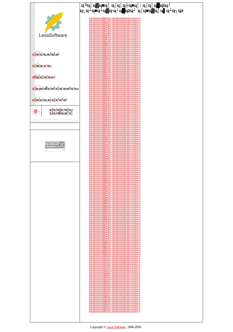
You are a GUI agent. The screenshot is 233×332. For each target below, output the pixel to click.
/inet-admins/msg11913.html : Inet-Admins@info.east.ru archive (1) (114, 266)
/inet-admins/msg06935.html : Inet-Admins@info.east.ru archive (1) (115, 106)
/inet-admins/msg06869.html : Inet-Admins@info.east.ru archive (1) (115, 242)
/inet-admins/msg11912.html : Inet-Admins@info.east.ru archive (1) (114, 268)
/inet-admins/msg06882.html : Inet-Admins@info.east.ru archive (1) (115, 215)
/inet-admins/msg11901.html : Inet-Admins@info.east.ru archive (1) (114, 291)
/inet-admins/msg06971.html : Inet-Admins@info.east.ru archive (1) (115, 32)
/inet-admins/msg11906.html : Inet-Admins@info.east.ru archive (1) (114, 281)
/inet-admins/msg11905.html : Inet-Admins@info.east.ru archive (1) (114, 283)
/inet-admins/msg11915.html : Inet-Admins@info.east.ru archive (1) (114, 262)
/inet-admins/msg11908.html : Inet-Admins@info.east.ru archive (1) (114, 276)
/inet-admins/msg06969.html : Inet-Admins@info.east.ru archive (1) (115, 37)
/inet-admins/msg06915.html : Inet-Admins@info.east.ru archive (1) (115, 147)
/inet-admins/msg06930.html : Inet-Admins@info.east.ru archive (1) (115, 117)
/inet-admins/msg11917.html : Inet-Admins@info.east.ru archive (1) (114, 258)
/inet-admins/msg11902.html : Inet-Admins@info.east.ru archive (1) (114, 289)
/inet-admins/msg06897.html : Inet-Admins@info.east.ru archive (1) (115, 184)
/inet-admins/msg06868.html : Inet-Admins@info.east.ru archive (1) (115, 244)
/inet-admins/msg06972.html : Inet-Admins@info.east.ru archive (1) (115, 30)
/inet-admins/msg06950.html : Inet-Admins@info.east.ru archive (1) (115, 76)
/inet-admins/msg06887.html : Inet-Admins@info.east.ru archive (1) (115, 205)
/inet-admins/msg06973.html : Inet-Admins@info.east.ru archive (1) (115, 28)
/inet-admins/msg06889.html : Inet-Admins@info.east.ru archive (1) (115, 201)
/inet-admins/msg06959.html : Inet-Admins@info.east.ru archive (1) (115, 57)
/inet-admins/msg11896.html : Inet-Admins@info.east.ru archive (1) (114, 301)
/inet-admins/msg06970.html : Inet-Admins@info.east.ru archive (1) (115, 34)
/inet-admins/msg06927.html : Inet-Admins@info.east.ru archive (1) (115, 123)
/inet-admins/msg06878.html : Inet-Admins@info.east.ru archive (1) (115, 223)
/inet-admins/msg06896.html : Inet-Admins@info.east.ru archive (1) (115, 186)
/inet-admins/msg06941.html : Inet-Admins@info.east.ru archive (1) (115, 94)
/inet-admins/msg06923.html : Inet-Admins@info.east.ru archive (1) (115, 131)
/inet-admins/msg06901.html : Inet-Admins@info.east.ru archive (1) (115, 176)
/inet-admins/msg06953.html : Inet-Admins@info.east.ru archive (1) (115, 69)
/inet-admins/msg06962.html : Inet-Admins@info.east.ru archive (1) (115, 51)
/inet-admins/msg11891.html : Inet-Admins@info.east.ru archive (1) (114, 311)
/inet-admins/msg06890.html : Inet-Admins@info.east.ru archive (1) (115, 199)
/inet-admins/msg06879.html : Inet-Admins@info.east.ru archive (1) (115, 221)
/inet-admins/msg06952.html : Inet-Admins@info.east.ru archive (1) (115, 71)
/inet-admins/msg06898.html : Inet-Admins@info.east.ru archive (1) (115, 182)
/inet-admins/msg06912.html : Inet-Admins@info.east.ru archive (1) (115, 153)
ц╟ (45, 54)
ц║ (42, 65)
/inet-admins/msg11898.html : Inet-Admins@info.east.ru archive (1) (114, 297)
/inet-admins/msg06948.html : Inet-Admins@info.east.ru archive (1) (115, 80)
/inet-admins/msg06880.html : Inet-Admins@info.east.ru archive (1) (115, 219)
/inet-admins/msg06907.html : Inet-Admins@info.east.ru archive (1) (115, 164)
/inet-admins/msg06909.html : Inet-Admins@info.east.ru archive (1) (115, 160)
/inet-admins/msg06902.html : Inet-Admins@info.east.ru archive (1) (115, 174)
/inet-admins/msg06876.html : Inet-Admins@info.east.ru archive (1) (115, 227)
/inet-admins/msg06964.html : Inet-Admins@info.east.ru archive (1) (115, 47)
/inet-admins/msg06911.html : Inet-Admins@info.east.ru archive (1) (114, 155)
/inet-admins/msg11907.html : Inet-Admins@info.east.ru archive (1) (114, 279)
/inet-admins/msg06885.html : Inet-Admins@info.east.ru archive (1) (115, 209)
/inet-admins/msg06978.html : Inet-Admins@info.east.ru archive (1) (115, 18)
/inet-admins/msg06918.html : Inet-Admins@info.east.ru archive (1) (115, 141)
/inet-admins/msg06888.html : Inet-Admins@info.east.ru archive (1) (115, 203)
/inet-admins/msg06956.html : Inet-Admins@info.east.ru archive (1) (115, 63)
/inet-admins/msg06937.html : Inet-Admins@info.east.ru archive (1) (115, 102)
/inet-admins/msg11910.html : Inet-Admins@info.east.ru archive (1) (114, 272)
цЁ (44, 77)
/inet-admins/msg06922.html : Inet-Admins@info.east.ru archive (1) (115, 133)
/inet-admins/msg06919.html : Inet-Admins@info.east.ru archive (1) (115, 139)
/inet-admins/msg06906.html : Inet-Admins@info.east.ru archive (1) (115, 166)
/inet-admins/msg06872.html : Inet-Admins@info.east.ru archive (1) (115, 235)
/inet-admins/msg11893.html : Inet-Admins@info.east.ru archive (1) (114, 307)
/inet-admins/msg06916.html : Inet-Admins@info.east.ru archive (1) (115, 145)
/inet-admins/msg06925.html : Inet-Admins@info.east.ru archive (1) (115, 127)
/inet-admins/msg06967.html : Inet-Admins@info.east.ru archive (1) (115, 41)
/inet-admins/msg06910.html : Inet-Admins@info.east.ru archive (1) (115, 158)
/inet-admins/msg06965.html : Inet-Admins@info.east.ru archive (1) (115, 45)
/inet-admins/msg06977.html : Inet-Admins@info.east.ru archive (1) (115, 20)
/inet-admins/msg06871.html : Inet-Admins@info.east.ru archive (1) (115, 238)
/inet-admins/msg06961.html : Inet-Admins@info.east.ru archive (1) (115, 53)
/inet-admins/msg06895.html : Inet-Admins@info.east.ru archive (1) (115, 188)
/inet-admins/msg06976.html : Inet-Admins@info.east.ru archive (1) (115, 22)
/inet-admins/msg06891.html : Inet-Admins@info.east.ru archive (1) (115, 197)
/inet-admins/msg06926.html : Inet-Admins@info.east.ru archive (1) (115, 125)
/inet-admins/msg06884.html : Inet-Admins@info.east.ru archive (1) (115, 211)
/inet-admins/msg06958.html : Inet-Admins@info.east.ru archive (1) (115, 59)
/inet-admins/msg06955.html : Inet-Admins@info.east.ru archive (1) (115, 65)
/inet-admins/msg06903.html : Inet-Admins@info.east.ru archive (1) (115, 172)
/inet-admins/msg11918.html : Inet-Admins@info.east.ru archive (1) (114, 256)
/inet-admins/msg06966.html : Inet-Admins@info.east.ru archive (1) (115, 43)
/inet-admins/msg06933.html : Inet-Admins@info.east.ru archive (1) (115, 110)
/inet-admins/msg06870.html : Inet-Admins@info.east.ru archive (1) (115, 240)
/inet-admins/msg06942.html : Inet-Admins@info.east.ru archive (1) (115, 92)
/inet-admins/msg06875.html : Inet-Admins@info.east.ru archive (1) (115, 229)
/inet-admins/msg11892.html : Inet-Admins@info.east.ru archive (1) (114, 309)
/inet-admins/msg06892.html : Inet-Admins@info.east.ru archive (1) (115, 194)
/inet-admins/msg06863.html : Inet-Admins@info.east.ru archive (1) (115, 254)
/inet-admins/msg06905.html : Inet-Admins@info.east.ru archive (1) (115, 168)
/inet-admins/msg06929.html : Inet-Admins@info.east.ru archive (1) (115, 119)
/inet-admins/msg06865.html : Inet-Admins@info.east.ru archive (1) (115, 250)
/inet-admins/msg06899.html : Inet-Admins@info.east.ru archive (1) (115, 180)
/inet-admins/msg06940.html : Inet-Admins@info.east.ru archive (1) (115, 96)
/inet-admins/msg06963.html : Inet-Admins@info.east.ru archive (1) (115, 49)
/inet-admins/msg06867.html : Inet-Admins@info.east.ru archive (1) (115, 246)
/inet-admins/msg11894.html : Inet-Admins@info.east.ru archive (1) (114, 305)
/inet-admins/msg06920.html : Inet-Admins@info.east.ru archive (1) (115, 137)
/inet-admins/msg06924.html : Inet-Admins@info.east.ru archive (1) (115, 129)
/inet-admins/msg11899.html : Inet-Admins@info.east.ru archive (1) (114, 295)
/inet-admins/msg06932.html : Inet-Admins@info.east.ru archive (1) (115, 112)
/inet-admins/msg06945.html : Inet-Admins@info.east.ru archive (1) (115, 86)
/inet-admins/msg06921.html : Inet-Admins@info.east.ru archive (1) (115, 135)
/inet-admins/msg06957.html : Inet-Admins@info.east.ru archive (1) (115, 61)
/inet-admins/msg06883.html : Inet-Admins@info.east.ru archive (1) (115, 213)
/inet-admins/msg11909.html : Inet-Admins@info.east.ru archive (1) (114, 274)
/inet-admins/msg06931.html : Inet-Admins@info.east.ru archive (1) (115, 114)
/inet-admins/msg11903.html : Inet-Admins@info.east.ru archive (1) (114, 287)
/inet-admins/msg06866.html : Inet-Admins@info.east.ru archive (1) (115, 248)
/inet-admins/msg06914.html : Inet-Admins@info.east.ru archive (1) (115, 149)
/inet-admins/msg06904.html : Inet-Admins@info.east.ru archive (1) (115, 170)
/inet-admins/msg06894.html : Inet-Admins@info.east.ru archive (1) (115, 190)
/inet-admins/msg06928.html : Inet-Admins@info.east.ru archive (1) (115, 121)
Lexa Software (116, 327)
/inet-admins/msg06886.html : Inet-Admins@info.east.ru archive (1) (115, 207)
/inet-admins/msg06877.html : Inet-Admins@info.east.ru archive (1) (115, 225)
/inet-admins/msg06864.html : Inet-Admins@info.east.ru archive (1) (115, 252)
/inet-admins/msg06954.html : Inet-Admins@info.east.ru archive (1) (115, 67)
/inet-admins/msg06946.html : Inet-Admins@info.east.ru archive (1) (115, 84)
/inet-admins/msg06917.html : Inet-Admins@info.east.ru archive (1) (115, 143)
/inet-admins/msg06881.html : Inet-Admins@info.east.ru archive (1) (115, 217)
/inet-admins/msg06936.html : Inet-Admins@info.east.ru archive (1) (115, 104)
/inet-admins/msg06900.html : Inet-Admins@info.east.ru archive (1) (115, 178)
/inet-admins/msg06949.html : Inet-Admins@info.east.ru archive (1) (115, 78)
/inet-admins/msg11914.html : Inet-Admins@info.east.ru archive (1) (114, 264)
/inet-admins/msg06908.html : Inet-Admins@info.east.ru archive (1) (115, 162)
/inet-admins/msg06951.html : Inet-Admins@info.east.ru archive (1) (115, 73)
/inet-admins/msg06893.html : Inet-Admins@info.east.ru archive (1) (115, 192)
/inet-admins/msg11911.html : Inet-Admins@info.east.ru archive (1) (114, 270)
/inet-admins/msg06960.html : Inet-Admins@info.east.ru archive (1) (115, 55)
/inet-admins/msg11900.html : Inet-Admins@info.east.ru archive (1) (114, 293)
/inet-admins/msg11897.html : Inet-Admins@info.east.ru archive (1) (114, 299)
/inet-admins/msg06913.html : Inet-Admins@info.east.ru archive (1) (115, 151)
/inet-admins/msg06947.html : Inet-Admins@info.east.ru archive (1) (115, 82)
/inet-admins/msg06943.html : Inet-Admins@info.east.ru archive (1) (115, 90)
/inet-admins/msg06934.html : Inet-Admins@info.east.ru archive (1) (115, 108)
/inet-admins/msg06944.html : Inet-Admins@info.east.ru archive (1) (115, 88)
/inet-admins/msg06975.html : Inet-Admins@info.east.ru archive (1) (115, 24)
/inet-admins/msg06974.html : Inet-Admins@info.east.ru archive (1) (115, 26)
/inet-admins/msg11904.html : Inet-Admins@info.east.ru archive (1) (114, 285)
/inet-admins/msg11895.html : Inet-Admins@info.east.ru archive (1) (114, 303)
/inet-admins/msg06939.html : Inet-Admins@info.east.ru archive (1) (115, 98)
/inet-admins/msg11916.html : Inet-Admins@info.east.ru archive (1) (114, 260)
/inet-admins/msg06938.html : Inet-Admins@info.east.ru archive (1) (115, 100)
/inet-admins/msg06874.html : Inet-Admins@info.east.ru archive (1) (115, 231)
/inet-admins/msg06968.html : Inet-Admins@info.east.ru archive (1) (115, 39)
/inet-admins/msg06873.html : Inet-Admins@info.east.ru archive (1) (115, 233)
